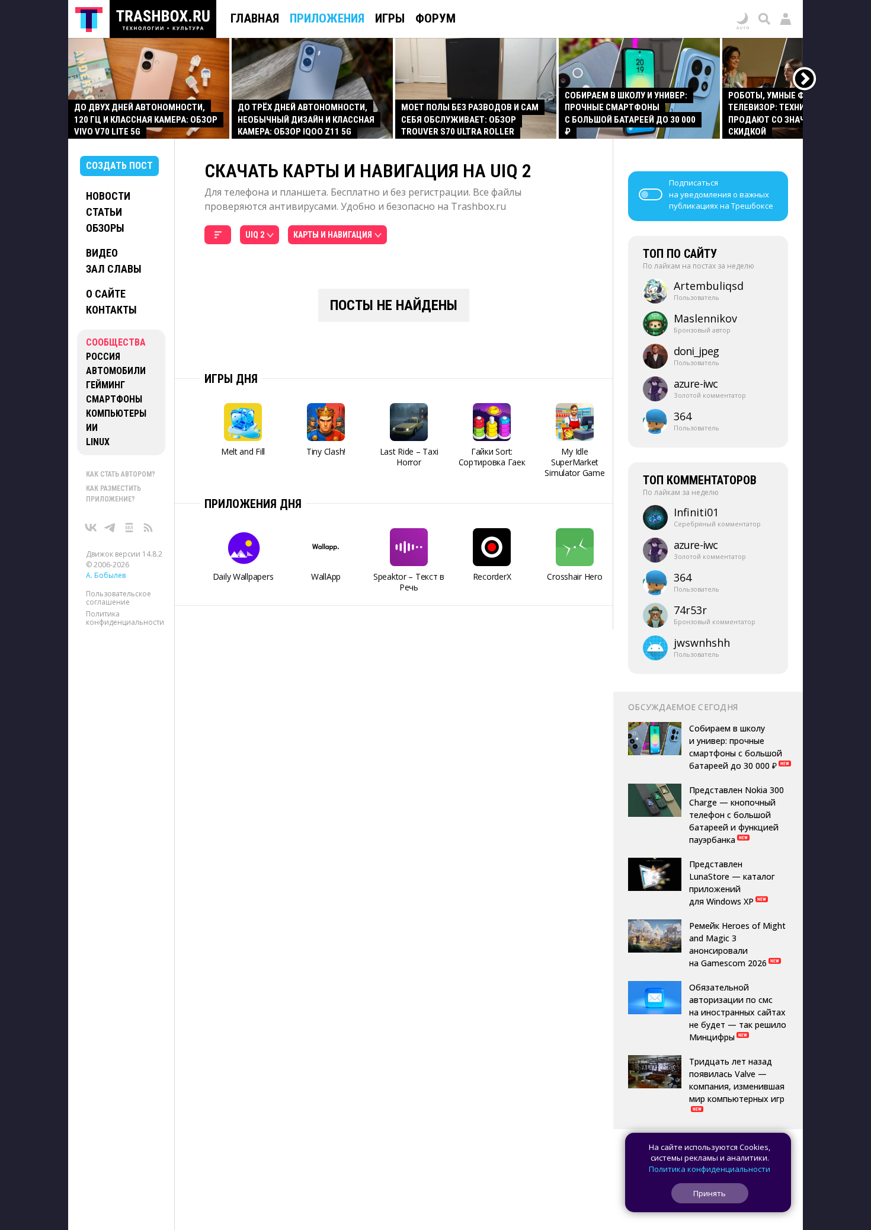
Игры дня (231, 379)
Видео (102, 253)
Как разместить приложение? (113, 493)
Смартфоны (114, 399)
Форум (435, 18)
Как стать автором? (120, 474)
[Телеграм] (110, 527)
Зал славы (114, 269)
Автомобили (116, 370)
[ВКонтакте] (91, 527)
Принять (709, 1193)
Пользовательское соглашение (118, 598)
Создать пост (119, 165)
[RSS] (148, 527)
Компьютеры (116, 413)
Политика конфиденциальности (125, 618)
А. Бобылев (106, 575)
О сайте (106, 293)
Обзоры (105, 228)
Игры (390, 18)
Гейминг (105, 385)
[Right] (805, 79)
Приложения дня (253, 504)
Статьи (104, 212)
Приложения (327, 18)
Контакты (111, 309)
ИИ (92, 427)
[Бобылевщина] (129, 527)
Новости (108, 196)
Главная (254, 18)
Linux (98, 442)
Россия (103, 356)
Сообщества (116, 342)
